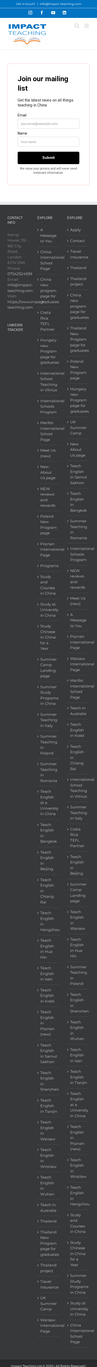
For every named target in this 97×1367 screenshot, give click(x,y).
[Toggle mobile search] (76, 25)
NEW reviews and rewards (47, 497)
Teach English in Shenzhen (48, 1081)
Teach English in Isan (47, 973)
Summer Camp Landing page (48, 668)
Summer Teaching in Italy (48, 720)
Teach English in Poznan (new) (47, 1023)
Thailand (48, 1221)
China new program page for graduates (48, 290)
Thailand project (48, 1268)
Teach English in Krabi (47, 996)
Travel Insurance (48, 1284)
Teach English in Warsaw (47, 1130)
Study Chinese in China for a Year (48, 637)
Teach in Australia (48, 1207)
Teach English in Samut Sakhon (48, 1053)
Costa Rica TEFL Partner (47, 321)
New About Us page (47, 472)
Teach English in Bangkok (48, 833)
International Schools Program (48, 406)
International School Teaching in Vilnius (48, 382)
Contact (77, 240)
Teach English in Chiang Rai (47, 890)
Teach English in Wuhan (47, 1185)
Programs (48, 565)
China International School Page (48, 260)
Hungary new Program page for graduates (48, 351)
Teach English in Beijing (47, 860)
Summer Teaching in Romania (48, 772)
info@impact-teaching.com (60, 4)
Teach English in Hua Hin (47, 949)
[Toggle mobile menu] (87, 25)
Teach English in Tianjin (48, 1106)
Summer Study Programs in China (48, 695)
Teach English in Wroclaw (48, 1158)
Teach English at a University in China (48, 802)
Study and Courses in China (48, 585)
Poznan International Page (48, 549)
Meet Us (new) (47, 453)
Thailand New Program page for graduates (48, 1243)
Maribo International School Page (48, 431)
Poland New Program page (48, 525)
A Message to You (48, 235)
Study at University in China (48, 610)
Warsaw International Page (48, 1325)
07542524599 (19, 273)
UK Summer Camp (48, 1303)
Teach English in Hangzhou (48, 921)
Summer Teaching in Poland (48, 744)
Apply (75, 229)
